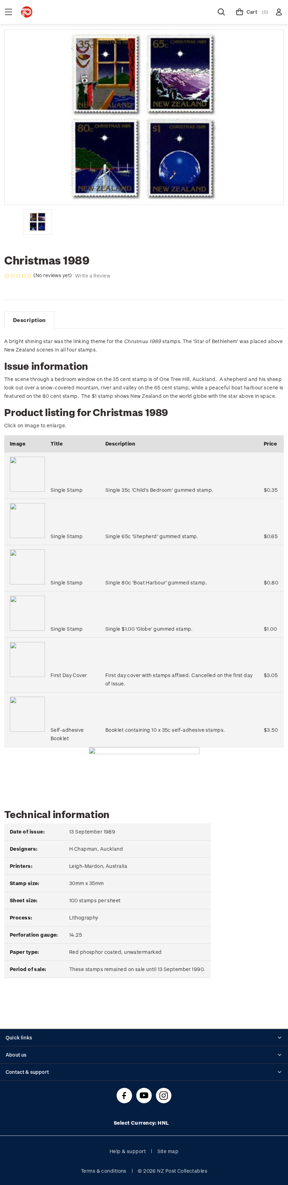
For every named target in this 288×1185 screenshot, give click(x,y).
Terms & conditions (103, 1171)
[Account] (279, 12)
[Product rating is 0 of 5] (18, 276)
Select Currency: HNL (142, 1123)
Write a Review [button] (92, 276)
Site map (168, 1151)
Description (29, 320)
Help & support (128, 1151)
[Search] (221, 12)
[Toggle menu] (8, 12)
